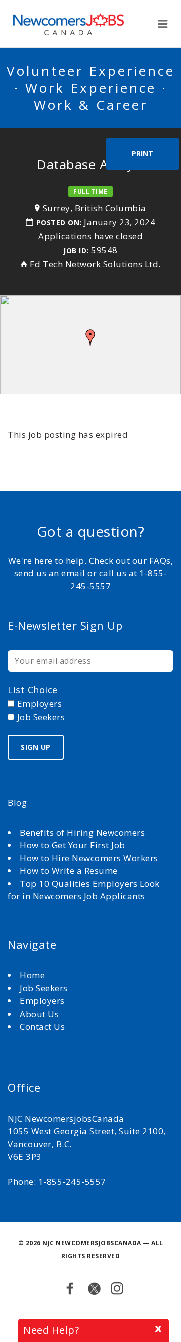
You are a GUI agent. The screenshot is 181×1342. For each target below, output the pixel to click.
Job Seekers (44, 988)
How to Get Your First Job (72, 845)
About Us (40, 1014)
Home (33, 975)
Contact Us (42, 1026)
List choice (33, 690)
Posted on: (60, 222)
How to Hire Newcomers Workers (89, 858)
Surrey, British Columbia (94, 208)
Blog (17, 802)
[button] (90, 337)
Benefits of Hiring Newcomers (82, 832)
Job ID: (76, 250)
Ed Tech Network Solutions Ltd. (95, 264)
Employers (42, 1001)
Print (142, 153)
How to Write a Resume (69, 870)
